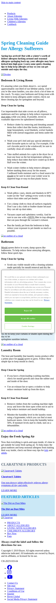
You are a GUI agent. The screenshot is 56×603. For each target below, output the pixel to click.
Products (11, 13)
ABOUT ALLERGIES (18, 525)
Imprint (10, 593)
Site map (11, 585)
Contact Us (12, 583)
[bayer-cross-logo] (5, 35)
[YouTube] (10, 578)
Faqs (9, 536)
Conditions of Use (15, 591)
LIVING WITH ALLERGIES (21, 528)
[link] (9, 490)
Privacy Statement (15, 588)
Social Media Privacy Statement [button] (22, 599)
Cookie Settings (28, 326)
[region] (28, 301)
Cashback (11, 24)
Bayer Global (13, 596)
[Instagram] (9, 573)
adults (4, 453)
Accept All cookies (28, 318)
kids (46, 450)
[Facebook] (9, 568)
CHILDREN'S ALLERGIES (21, 531)
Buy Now (12, 533)
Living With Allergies (17, 19)
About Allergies (14, 16)
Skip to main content (11, 2)
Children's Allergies (16, 21)
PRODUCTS (13, 522)
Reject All (28, 311)
